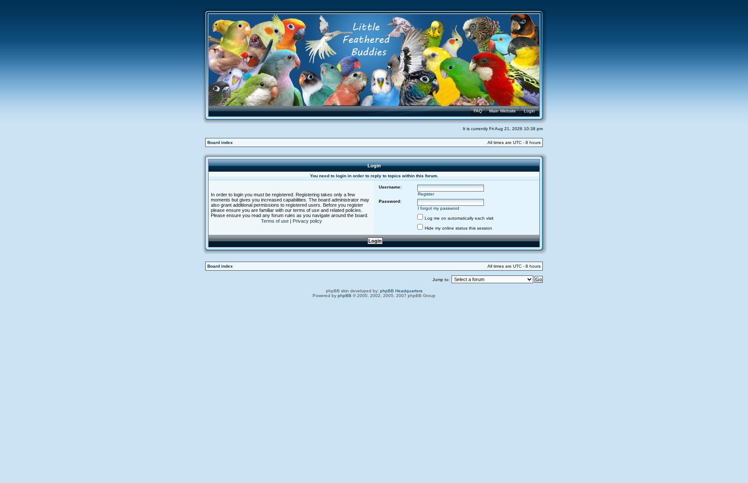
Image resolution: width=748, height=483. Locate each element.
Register (426, 194)
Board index (220, 142)
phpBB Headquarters (401, 290)
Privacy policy (307, 221)
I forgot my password (438, 208)
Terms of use (275, 221)
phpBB (344, 295)
